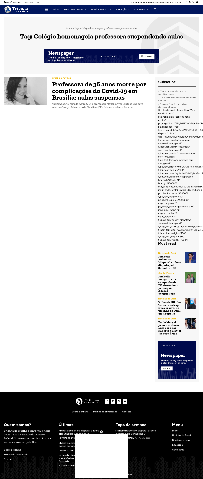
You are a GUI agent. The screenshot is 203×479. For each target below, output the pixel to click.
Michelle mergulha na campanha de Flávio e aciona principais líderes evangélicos (168, 285)
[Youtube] (197, 2)
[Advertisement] (101, 456)
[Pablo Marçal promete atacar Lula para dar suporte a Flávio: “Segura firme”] (190, 323)
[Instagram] (190, 2)
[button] (155, 9)
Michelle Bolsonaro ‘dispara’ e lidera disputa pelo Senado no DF (169, 262)
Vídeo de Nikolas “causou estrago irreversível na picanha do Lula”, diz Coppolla (169, 307)
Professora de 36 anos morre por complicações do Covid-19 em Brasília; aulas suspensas (99, 90)
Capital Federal (166, 273)
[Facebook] (186, 2)
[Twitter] (193, 2)
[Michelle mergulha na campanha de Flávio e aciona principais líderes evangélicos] (190, 277)
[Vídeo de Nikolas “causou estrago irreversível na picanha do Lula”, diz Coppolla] (190, 303)
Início (69, 28)
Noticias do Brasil (167, 253)
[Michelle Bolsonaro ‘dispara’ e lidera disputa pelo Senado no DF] (190, 257)
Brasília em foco (61, 78)
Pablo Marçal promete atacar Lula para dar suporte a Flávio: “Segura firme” (169, 327)
